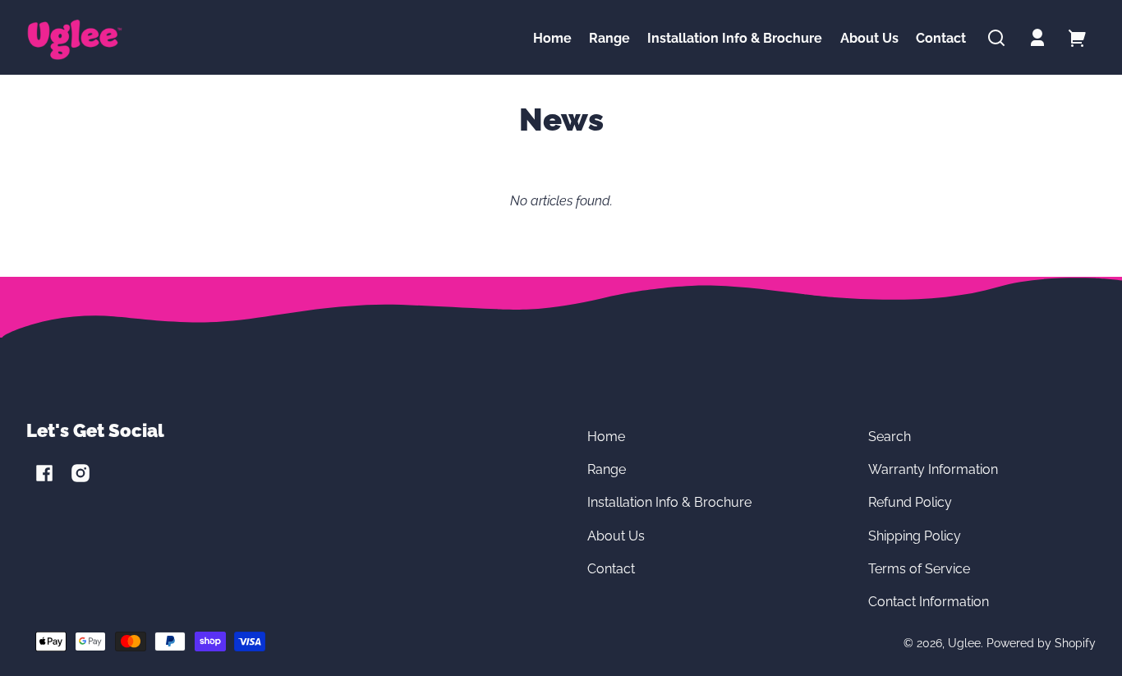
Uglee (964, 643)
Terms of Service (919, 569)
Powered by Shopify (1041, 643)
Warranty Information (933, 469)
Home (606, 436)
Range (606, 469)
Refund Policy (910, 502)
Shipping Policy (914, 536)
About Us (616, 536)
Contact (611, 569)
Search (889, 436)
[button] (996, 38)
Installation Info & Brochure (669, 502)
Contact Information (928, 601)
